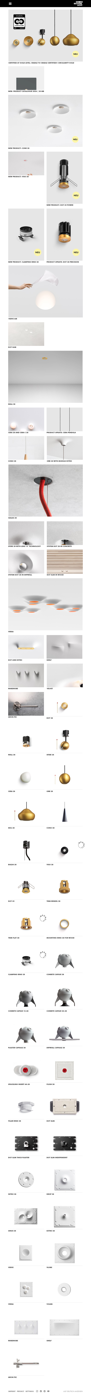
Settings (29, 1391)
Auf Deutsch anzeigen (73, 1391)
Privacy (20, 1391)
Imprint (12, 1391)
